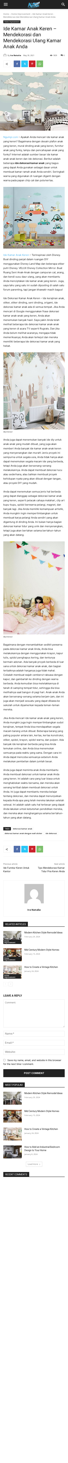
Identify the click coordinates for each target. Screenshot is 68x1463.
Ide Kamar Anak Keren (16, 255)
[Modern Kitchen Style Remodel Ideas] (12, 937)
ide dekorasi (51, 833)
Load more (33, 1164)
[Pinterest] (32, 64)
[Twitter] (24, 64)
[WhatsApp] (39, 64)
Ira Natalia (15, 55)
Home (6, 14)
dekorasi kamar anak (22, 828)
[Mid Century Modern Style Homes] (12, 954)
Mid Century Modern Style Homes (41, 949)
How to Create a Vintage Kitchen (41, 967)
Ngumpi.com (10, 137)
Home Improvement (20, 14)
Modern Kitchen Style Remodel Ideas (43, 932)
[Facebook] (17, 64)
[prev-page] (5, 984)
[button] (5, 4)
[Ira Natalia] (5, 55)
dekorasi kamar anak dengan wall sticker (23, 833)
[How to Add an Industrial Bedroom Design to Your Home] (12, 1151)
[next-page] (11, 984)
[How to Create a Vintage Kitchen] (12, 972)
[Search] (63, 4)
